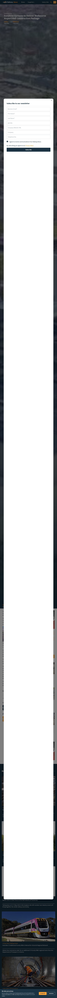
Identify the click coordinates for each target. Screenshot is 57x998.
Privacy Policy (29, 145)
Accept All (42, 993)
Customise (51, 993)
